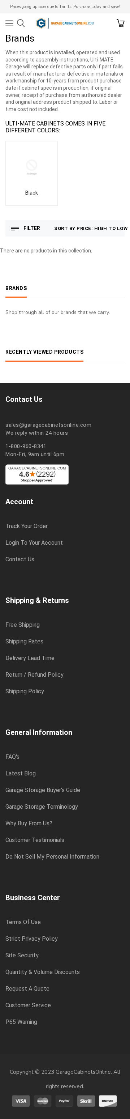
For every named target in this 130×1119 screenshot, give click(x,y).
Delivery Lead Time (30, 658)
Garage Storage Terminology (41, 807)
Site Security (22, 955)
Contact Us (19, 559)
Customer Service (28, 1005)
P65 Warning (21, 1022)
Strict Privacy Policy (31, 939)
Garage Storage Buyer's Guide (42, 790)
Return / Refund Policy (34, 675)
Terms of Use (23, 922)
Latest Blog (20, 774)
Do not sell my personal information (52, 857)
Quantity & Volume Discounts (42, 972)
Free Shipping (22, 625)
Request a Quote (27, 989)
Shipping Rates (24, 641)
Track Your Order (26, 526)
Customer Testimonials (34, 840)
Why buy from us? (28, 823)
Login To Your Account (34, 543)
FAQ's (12, 757)
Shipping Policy (24, 691)
